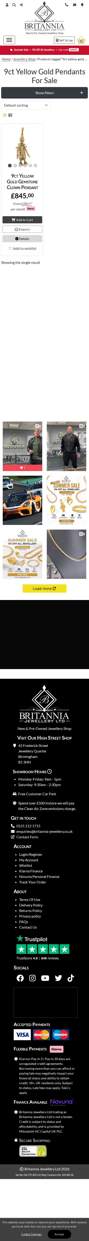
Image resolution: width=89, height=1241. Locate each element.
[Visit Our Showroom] (82, 4)
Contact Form (27, 837)
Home (6, 59)
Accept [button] (59, 1234)
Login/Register (30, 854)
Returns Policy (30, 910)
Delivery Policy (31, 905)
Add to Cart (24, 220)
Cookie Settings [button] (31, 1234)
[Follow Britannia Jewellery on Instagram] (32, 978)
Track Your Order (32, 882)
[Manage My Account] (7, 4)
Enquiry (24, 229)
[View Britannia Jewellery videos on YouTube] (45, 978)
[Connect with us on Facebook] (20, 978)
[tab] (44, 93)
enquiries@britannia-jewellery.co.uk (44, 831)
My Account (28, 860)
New (28, 33)
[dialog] (44, 1229)
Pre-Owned (40, 33)
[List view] (9, 115)
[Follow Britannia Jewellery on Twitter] (58, 978)
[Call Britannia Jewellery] (66, 4)
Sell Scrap (65, 40)
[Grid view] (5, 115)
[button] (14, 5)
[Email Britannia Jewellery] (74, 4)
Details (23, 239)
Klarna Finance (31, 871)
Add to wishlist (25, 248)
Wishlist (25, 865)
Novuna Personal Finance (39, 876)
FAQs (23, 921)
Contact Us (28, 927)
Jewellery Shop (55, 33)
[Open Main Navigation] (9, 40)
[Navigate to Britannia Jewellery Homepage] (44, 17)
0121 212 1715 (28, 826)
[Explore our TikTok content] (71, 978)
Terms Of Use (29, 899)
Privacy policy (30, 916)
